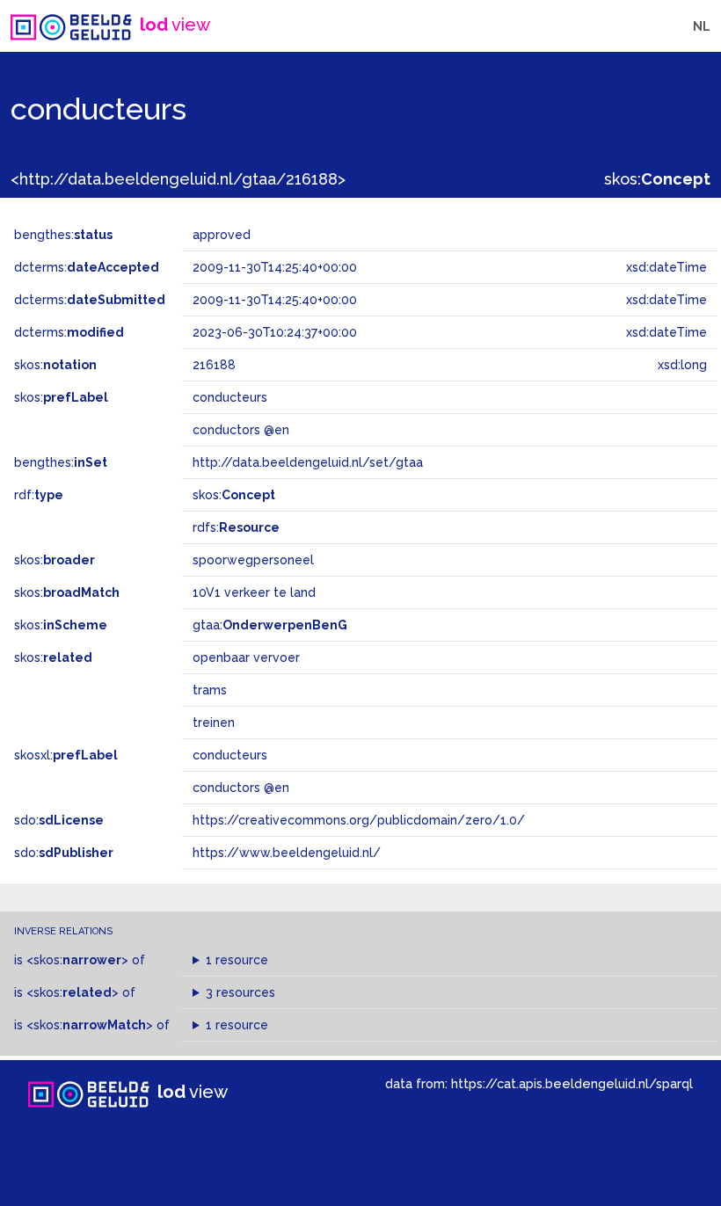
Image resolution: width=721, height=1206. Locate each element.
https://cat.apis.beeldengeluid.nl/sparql (572, 1083)
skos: (657, 179)
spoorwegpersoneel (253, 560)
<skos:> (77, 960)
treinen (214, 723)
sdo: (59, 820)
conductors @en (241, 788)
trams (210, 690)
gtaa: (270, 625)
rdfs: (236, 527)
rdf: (38, 495)
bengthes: (63, 235)
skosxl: (66, 755)
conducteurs (230, 755)
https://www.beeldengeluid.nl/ (287, 853)
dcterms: (86, 267)
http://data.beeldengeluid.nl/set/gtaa (308, 462)
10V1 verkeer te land (254, 592)
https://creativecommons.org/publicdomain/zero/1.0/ (359, 820)
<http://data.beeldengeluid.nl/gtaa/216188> (178, 179)
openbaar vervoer (246, 657)
